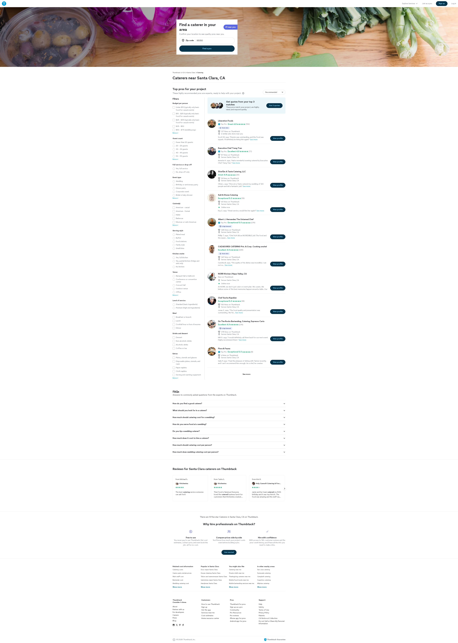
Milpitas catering (263, 583)
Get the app (206, 610)
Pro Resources (235, 613)
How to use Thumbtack (210, 604)
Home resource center (210, 618)
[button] (222, 124)
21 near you (230, 27)
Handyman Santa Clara (209, 583)
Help (260, 604)
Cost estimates (207, 616)
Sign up (204, 607)
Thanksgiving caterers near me (239, 576)
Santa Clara (191, 72)
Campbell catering (263, 576)
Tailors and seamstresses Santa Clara (214, 576)
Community (234, 610)
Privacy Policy (264, 613)
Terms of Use (264, 610)
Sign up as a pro (236, 607)
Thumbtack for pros (238, 604)
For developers (178, 612)
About (175, 607)
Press (175, 618)
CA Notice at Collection (268, 618)
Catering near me (235, 570)
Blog (174, 621)
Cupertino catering (264, 580)
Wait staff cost (178, 576)
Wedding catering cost (181, 583)
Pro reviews (234, 616)
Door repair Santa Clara (209, 570)
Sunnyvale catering (264, 573)
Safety (261, 607)
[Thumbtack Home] (4, 3)
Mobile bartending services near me (241, 583)
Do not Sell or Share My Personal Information (271, 622)
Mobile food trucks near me (239, 580)
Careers (176, 615)
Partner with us (178, 609)
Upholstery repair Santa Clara (211, 580)
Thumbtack (176, 72)
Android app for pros (238, 621)
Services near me (208, 613)
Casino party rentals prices (182, 573)
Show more (177, 587)
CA (184, 72)
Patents (262, 616)
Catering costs (178, 570)
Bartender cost (178, 580)
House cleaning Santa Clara (210, 573)
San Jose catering (263, 570)
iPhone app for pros (238, 618)
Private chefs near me (236, 573)
